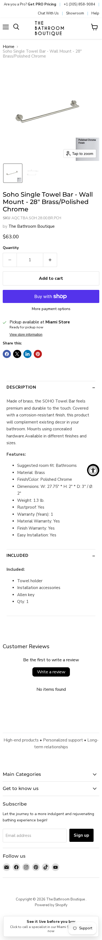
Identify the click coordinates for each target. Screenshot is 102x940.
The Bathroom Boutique (31, 226)
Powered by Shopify (51, 905)
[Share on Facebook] (7, 354)
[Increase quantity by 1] (50, 260)
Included (18, 555)
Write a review (51, 672)
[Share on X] (17, 354)
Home (8, 46)
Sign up (81, 835)
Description (21, 387)
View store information (26, 335)
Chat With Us (48, 13)
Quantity (11, 248)
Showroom (75, 13)
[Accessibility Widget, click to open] (93, 470)
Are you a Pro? (30, 4)
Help (95, 13)
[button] (13, 173)
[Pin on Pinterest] (38, 354)
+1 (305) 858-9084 (79, 4)
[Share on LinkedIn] (27, 354)
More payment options (51, 309)
